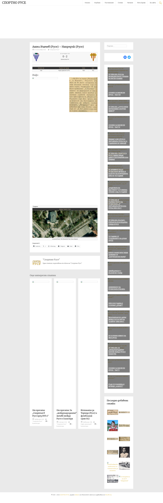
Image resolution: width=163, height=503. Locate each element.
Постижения (109, 3)
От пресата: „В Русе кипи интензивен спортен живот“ (118, 109)
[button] (65, 222)
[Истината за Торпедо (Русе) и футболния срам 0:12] (89, 282)
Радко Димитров (86, 424)
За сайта (153, 3)
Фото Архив (141, 3)
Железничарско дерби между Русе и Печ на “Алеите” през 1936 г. (117, 319)
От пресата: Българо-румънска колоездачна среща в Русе (117, 222)
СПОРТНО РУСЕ (14, 3)
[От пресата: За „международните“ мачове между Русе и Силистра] (65, 282)
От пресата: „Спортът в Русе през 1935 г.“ (40, 413)
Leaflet (56, 237)
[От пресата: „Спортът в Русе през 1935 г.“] (40, 282)
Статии (120, 3)
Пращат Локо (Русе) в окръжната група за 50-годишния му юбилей (118, 141)
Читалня (130, 3)
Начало (87, 3)
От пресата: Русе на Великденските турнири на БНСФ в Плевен (118, 76)
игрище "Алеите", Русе (65, 209)
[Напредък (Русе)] (86, 57)
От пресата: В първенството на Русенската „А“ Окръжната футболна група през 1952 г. (117, 204)
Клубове (97, 3)
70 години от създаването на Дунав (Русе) (117, 238)
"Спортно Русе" (54, 49)
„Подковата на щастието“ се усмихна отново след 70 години (117, 190)
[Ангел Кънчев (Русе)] (44, 57)
